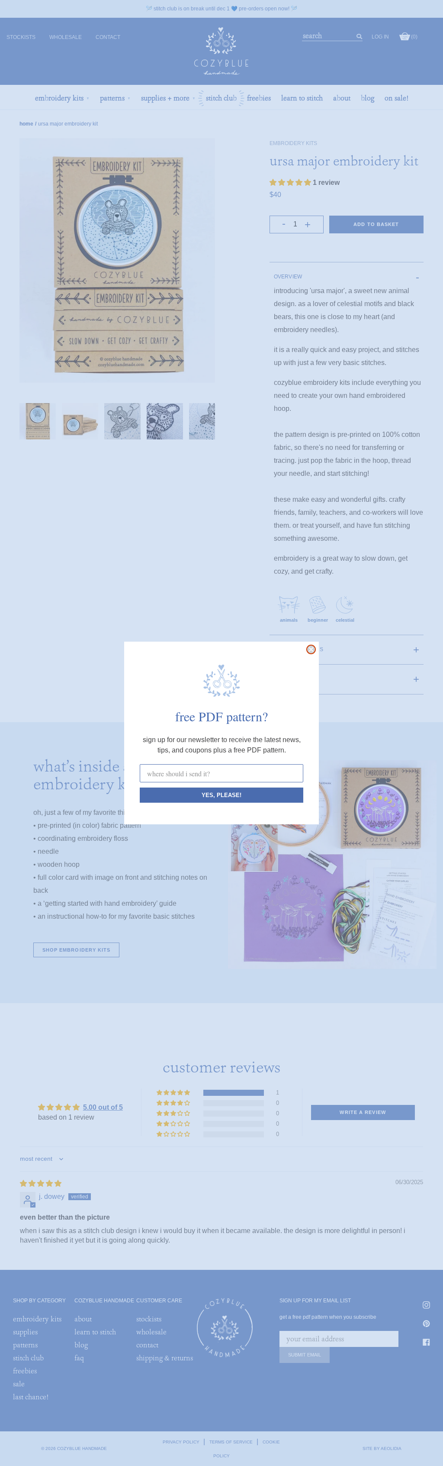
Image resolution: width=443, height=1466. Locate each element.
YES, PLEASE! (221, 795)
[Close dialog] (311, 649)
